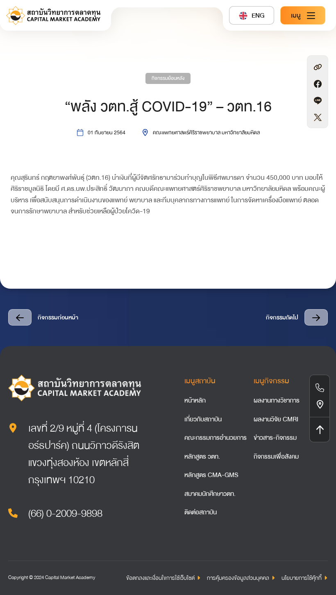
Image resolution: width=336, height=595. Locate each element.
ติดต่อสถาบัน (200, 512)
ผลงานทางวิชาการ (277, 400)
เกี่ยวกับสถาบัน (203, 419)
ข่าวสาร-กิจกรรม (275, 437)
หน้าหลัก (195, 400)
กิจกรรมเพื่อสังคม (276, 456)
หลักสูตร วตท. (202, 456)
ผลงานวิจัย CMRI (276, 419)
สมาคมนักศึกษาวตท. (210, 494)
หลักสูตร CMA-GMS (211, 475)
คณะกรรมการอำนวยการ (215, 437)
